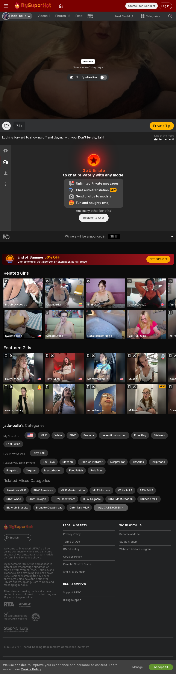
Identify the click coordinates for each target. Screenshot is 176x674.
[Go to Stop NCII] (16, 629)
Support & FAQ (72, 592)
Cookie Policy (31, 669)
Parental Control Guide (77, 564)
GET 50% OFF (158, 259)
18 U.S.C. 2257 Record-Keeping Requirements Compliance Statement (46, 646)
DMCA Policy (71, 549)
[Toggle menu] (6, 6)
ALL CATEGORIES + (111, 507)
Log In (165, 6)
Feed (78, 16)
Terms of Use (71, 541)
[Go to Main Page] (33, 6)
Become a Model (129, 534)
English (14, 537)
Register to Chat (93, 217)
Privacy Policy (72, 534)
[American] (30, 435)
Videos (44, 16)
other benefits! (101, 210)
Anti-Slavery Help (74, 571)
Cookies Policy (72, 556)
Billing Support (72, 600)
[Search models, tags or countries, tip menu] (170, 16)
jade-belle (12, 425)
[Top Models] (61, 6)
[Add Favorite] (6, 126)
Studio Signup (128, 541)
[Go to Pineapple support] (36, 617)
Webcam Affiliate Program (135, 549)
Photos (62, 16)
